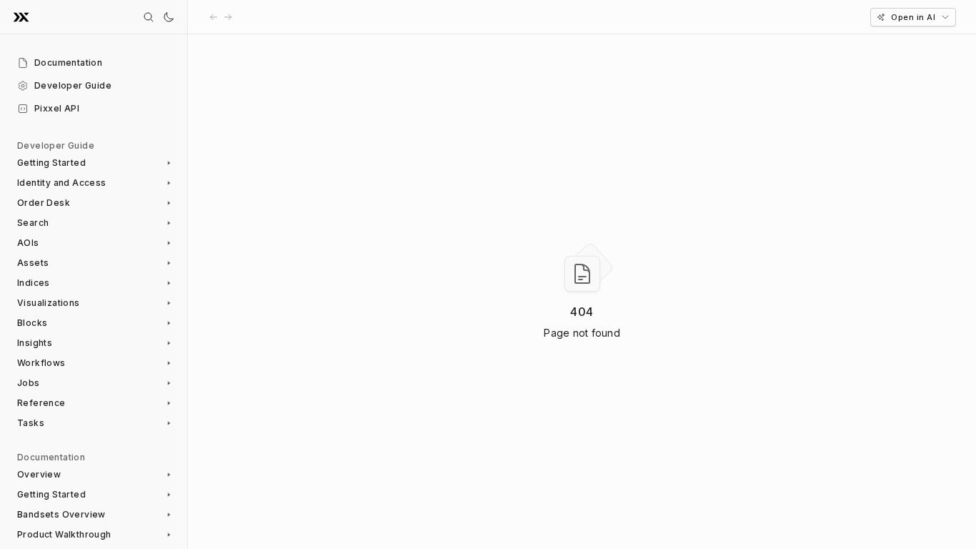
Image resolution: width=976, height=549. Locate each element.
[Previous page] (213, 17)
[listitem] (93, 62)
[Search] (148, 17)
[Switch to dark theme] (168, 17)
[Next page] (228, 17)
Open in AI (913, 17)
